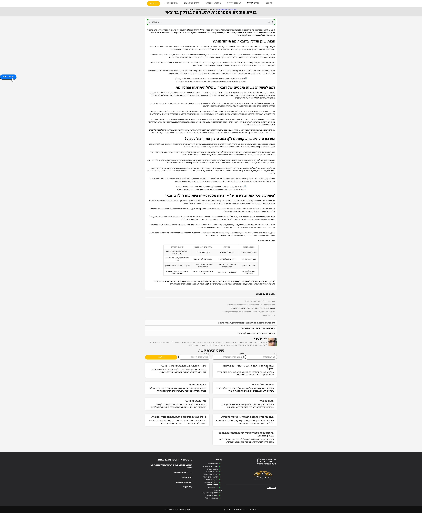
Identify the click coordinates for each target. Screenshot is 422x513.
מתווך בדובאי (267, 401)
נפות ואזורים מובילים (210, 466)
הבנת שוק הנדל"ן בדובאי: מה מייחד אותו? (260, 301)
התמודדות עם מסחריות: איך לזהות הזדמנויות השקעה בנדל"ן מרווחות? (246, 434)
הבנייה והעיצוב (212, 487)
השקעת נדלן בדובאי (183, 482)
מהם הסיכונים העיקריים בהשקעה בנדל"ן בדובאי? (256, 333)
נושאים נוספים (172, 3)
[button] (211, 323)
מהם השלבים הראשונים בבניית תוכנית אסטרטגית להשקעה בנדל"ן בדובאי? (246, 323)
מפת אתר (271, 487)
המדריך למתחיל (253, 3)
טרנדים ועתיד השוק (191, 3)
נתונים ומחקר (213, 463)
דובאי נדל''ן (266, 460)
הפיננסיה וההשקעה (213, 3)
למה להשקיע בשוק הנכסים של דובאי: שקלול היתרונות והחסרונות (251, 304)
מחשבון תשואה (212, 495)
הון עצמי (207, 354)
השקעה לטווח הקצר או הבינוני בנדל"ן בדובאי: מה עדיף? (248, 367)
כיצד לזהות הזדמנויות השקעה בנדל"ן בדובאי (183, 366)
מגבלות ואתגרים (212, 471)
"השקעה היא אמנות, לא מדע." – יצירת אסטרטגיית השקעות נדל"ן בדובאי (249, 312)
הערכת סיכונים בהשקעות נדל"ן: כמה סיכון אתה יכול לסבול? (253, 308)
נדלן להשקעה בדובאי (195, 401)
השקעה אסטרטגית (234, 3)
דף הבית (269, 3)
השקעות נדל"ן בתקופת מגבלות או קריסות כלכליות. (247, 417)
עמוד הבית (233, 9)
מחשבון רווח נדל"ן (211, 498)
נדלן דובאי (187, 487)
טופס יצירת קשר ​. (268, 315)
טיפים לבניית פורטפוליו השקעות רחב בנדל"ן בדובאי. (178, 417)
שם (275, 354)
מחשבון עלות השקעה (210, 492)
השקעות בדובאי (197, 384)
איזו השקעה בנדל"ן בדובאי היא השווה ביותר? (258, 328)
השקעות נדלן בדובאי (263, 384)
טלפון (242, 354)
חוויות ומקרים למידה (210, 477)
